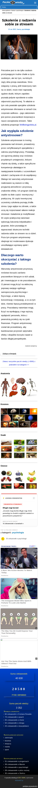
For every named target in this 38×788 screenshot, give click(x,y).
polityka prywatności (30, 786)
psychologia (19, 10)
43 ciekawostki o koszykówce (17, 726)
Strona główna (6, 10)
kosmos (8, 741)
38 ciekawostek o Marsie (15, 764)
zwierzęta (9, 738)
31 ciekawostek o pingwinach (17, 761)
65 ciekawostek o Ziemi (14, 720)
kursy (19, 29)
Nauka (13, 10)
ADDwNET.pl (19, 780)
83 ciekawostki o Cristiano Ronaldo (18, 714)
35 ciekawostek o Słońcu (15, 773)
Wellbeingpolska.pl (28, 125)
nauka (7, 747)
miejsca (8, 744)
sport (7, 750)
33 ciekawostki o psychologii (16, 539)
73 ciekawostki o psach (14, 717)
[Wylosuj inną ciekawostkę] (33, 498)
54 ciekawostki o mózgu (14, 723)
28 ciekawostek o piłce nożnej (17, 770)
